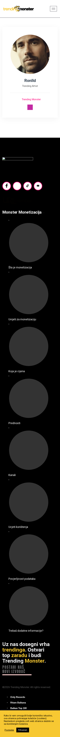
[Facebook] (6, 186)
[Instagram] (17, 186)
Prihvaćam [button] (22, 730)
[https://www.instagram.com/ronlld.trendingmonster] (30, 107)
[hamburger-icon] (53, 8)
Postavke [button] (9, 730)
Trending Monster (31, 99)
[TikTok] (27, 186)
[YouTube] (38, 186)
